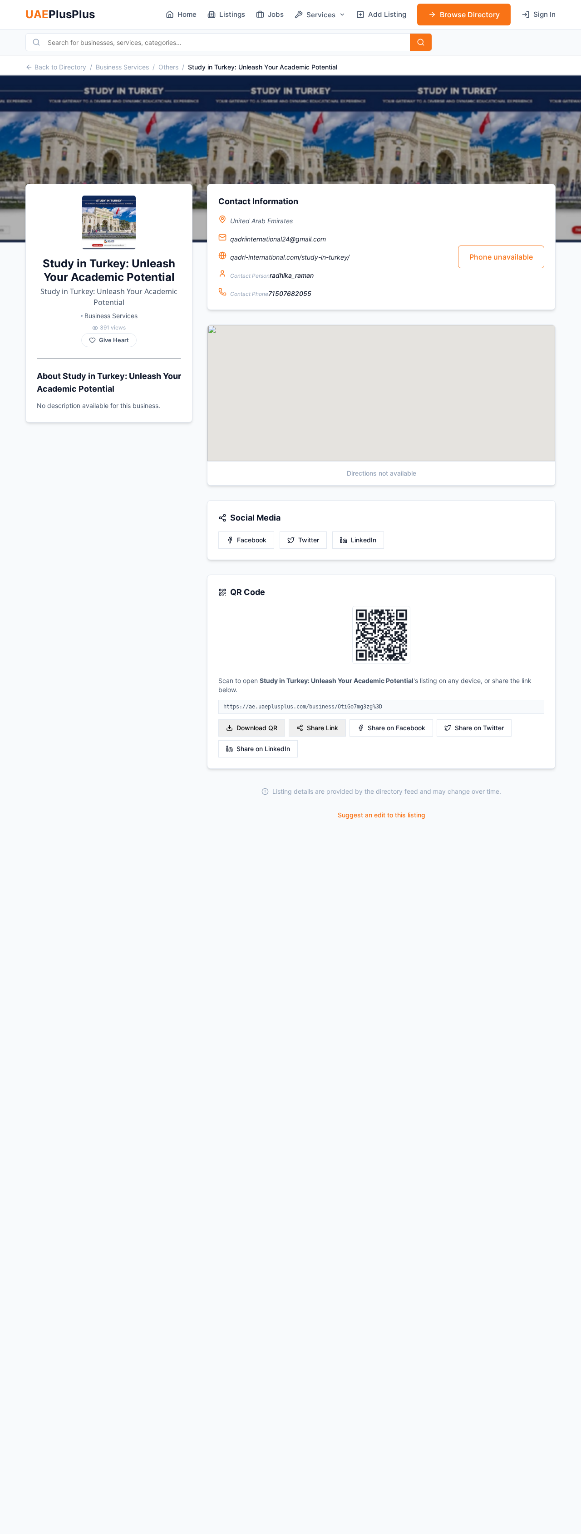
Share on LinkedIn (263, 748)
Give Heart (114, 340)
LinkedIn (363, 540)
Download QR (256, 728)
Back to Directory (60, 67)
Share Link (322, 728)
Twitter (308, 540)
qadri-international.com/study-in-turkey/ (290, 257)
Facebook (251, 540)
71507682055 (289, 293)
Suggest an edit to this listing (381, 815)
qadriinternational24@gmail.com (278, 239)
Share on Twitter (479, 728)
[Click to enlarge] (381, 635)
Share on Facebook (396, 728)
